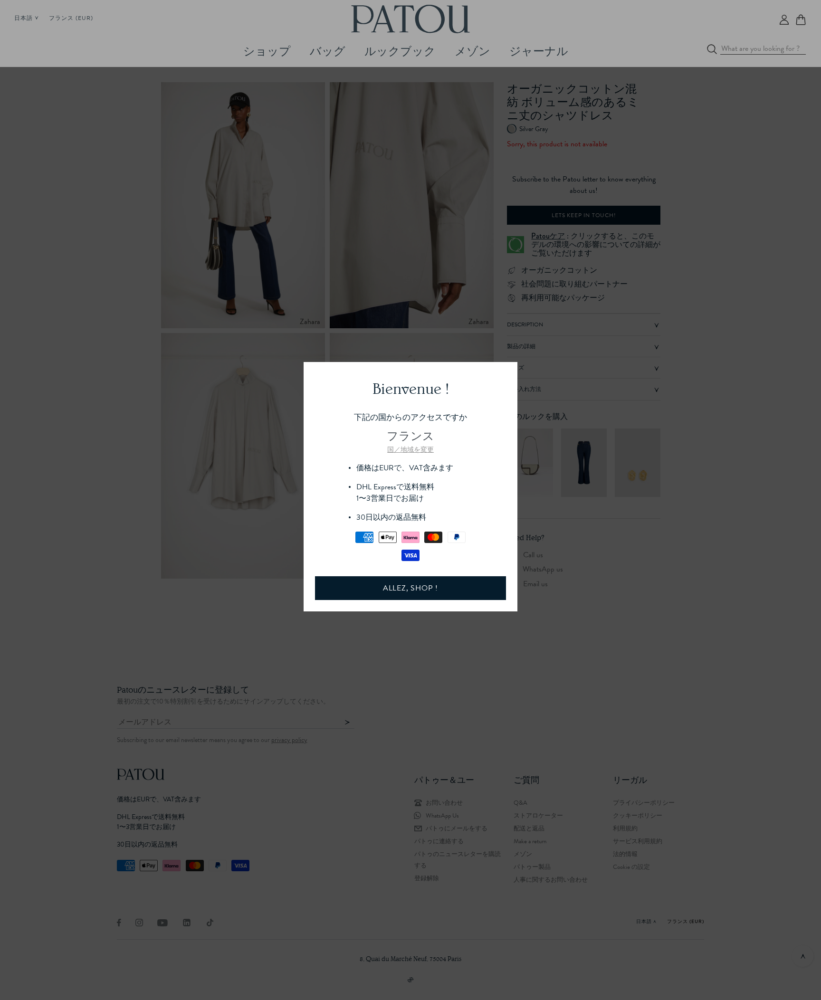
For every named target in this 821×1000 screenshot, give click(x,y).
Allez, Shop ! (410, 588)
